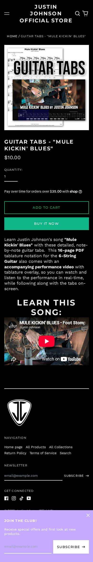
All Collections (60, 447)
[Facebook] (6, 498)
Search (65, 453)
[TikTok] (21, 498)
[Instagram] (14, 498)
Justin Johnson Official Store (46, 14)
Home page (13, 447)
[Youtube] (29, 498)
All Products (36, 447)
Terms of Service (43, 453)
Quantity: (13, 169)
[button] (78, 14)
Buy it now (46, 223)
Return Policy (15, 453)
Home (12, 36)
